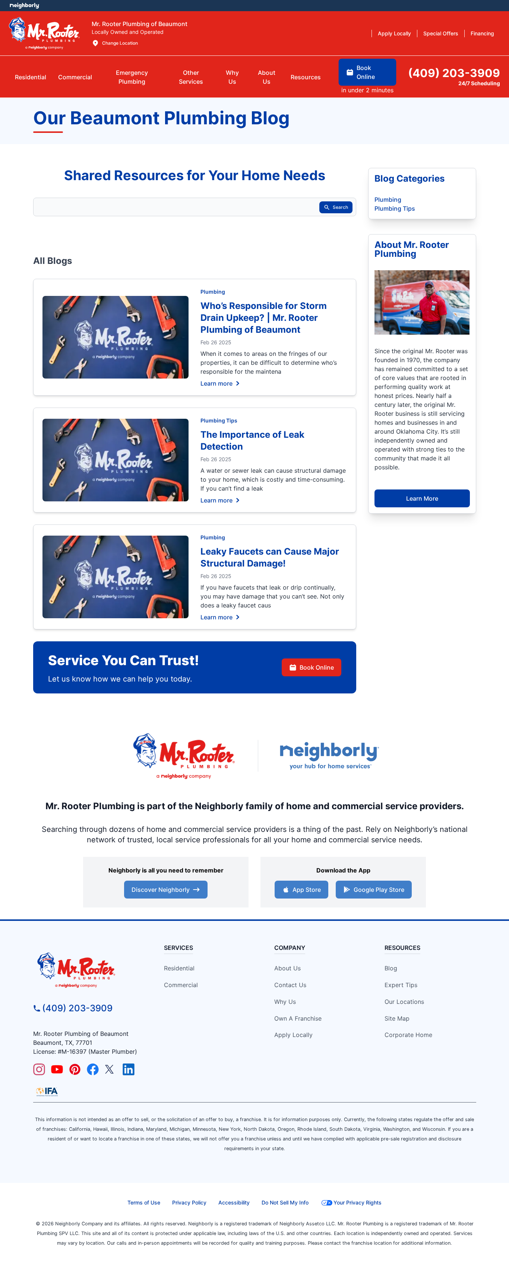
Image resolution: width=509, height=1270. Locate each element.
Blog (391, 968)
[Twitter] (111, 1069)
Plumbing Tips (218, 420)
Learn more (216, 383)
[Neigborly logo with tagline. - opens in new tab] (329, 756)
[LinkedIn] (129, 1069)
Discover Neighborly (161, 889)
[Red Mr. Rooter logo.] (184, 755)
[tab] (132, 77)
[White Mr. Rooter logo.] (44, 33)
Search (340, 207)
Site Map (397, 1018)
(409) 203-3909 (77, 1008)
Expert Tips (401, 985)
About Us (287, 968)
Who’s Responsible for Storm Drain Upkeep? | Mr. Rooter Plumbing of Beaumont (263, 317)
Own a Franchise (298, 1018)
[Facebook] (93, 1069)
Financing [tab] (482, 33)
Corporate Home (408, 1034)
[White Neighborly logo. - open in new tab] (24, 5)
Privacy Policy (189, 1202)
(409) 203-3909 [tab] (454, 73)
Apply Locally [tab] (394, 33)
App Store (307, 889)
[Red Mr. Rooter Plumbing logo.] (89, 970)
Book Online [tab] (366, 72)
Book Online (317, 667)
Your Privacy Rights (357, 1202)
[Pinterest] (75, 1069)
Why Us (285, 1001)
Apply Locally (293, 1034)
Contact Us (290, 985)
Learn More (422, 498)
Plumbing (212, 291)
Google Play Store (379, 889)
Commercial (181, 985)
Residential (179, 968)
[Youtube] (57, 1069)
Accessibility (234, 1202)
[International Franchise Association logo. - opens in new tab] (47, 1091)
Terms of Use (143, 1202)
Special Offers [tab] (440, 33)
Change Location (120, 43)
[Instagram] (39, 1069)
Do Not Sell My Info (285, 1202)
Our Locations (404, 1001)
